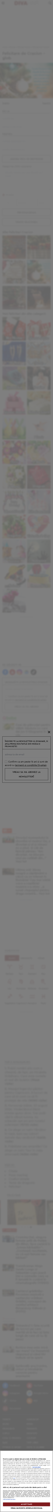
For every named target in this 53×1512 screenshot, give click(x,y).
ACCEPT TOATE (26, 1504)
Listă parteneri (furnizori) (9, 1499)
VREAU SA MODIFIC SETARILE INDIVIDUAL (26, 1508)
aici (14, 1478)
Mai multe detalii (36, 1467)
